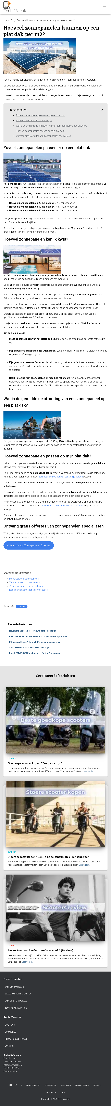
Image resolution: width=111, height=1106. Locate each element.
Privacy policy (82, 1085)
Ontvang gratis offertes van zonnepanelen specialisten (43, 136)
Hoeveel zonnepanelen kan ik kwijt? (34, 120)
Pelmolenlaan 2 (10, 1058)
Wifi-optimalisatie (14, 987)
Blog (13, 20)
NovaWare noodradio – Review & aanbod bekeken (32, 631)
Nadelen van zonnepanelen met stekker (29, 589)
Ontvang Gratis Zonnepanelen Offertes (28, 545)
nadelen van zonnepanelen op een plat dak (61, 505)
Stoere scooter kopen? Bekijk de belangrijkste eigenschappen (48, 857)
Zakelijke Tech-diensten (18, 994)
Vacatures (10, 1032)
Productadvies (33, 1085)
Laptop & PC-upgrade (16, 1001)
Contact (9, 1046)
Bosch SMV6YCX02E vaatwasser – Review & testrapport (35, 653)
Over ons (10, 1025)
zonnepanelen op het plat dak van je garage (61, 476)
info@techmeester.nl (12, 1065)
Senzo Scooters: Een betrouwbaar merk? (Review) (40, 950)
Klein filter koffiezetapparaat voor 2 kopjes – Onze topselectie (38, 636)
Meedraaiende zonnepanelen (24, 578)
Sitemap (97, 1085)
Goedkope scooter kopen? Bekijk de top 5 (35, 763)
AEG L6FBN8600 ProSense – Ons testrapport (30, 647)
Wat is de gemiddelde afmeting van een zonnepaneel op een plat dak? (51, 125)
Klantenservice (10, 1071)
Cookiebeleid (50, 1085)
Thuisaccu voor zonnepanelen (24, 582)
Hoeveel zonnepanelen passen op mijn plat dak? (40, 131)
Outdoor (20, 20)
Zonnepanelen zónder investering (26, 586)
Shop (62, 1092)
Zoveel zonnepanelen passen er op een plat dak (40, 115)
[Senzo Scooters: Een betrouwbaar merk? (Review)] (55, 907)
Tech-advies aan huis (16, 1008)
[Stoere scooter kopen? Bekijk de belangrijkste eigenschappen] (55, 814)
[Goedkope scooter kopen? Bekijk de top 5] (55, 720)
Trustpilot (51, 1092)
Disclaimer (66, 1085)
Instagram (16, 1085)
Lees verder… (89, 771)
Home (6, 20)
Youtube (11, 1085)
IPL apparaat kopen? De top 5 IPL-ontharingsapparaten (34, 642)
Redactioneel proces (16, 1039)
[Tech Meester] (17, 7)
